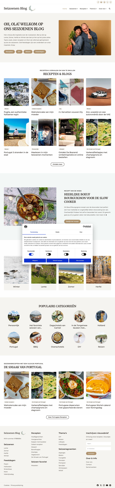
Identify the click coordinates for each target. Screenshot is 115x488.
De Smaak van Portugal (39, 457)
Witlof (61, 470)
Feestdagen (40, 52)
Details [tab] (57, 232)
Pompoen (62, 463)
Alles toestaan (80, 260)
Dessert (34, 447)
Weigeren (35, 260)
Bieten (61, 455)
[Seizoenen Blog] (20, 9)
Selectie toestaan (57, 260)
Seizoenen (73, 9)
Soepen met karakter (38, 442)
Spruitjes (62, 465)
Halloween (8, 466)
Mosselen (34, 465)
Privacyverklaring (17, 485)
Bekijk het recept (72, 221)
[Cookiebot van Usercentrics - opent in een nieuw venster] (84, 227)
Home (65, 9)
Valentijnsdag (9, 474)
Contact (89, 464)
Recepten (83, 9)
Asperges (62, 453)
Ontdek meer (57, 164)
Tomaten (62, 460)
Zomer (6, 451)
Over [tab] (81, 232)
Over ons (102, 9)
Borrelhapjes (35, 449)
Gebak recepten (37, 444)
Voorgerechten (36, 439)
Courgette (62, 458)
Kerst (6, 472)
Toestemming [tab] (34, 232)
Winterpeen (63, 468)
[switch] (48, 254)
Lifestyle (61, 442)
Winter (6, 456)
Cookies (6, 485)
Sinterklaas (8, 469)
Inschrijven (91, 453)
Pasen (6, 464)
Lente (6, 448)
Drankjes (34, 452)
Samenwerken (91, 467)
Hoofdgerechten (37, 437)
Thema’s (93, 9)
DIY (19, 52)
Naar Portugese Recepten (57, 417)
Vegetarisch (35, 455)
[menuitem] (64, 9)
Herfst (6, 453)
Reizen (28, 52)
